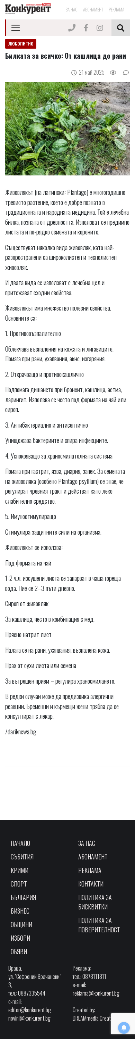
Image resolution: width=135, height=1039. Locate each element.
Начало (20, 843)
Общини (21, 924)
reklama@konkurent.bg (96, 993)
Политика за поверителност (99, 925)
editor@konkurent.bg (29, 1010)
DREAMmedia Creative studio (101, 1018)
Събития (22, 856)
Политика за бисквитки (95, 902)
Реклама (116, 9)
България (23, 897)
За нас (71, 9)
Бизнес (20, 910)
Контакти (91, 883)
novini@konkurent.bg (29, 1018)
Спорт (19, 883)
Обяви (19, 951)
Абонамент (93, 9)
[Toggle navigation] (15, 27)
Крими (19, 870)
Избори (20, 937)
